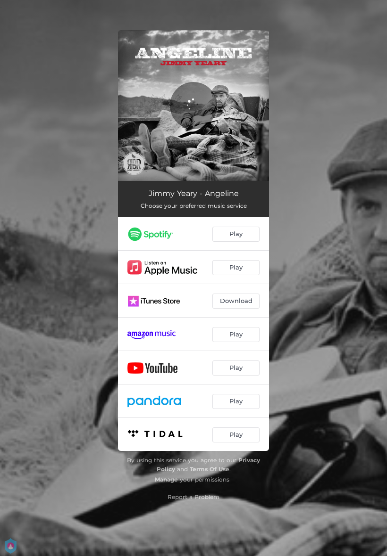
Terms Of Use (209, 469)
